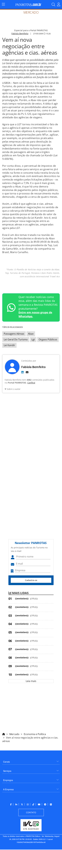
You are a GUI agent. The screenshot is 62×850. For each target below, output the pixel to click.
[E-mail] (27, 372)
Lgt (33, 339)
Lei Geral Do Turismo (16, 339)
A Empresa (8, 789)
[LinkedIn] (22, 372)
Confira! (31, 382)
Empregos (8, 780)
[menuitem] (31, 761)
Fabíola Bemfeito (19, 33)
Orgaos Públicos (48, 339)
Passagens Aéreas (14, 333)
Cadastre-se (31, 580)
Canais (6, 761)
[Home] (3, 734)
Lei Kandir (9, 345)
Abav (31, 333)
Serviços (7, 770)
